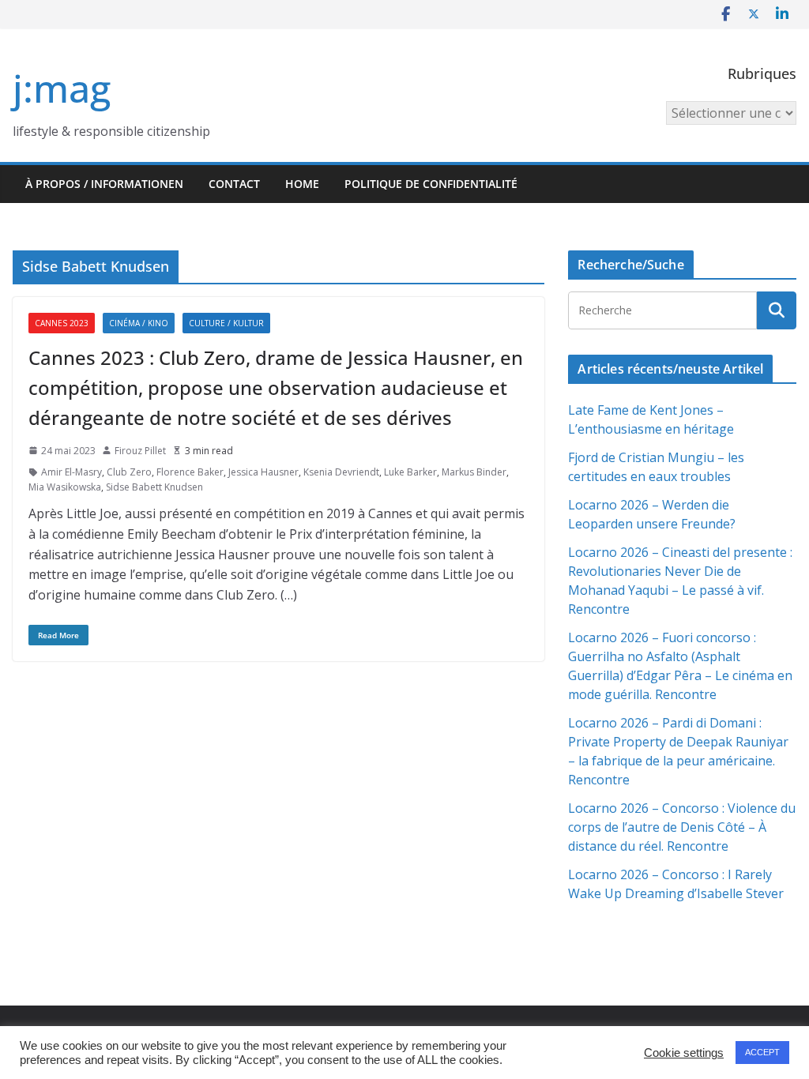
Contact (234, 183)
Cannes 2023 (61, 323)
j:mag (62, 88)
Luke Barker (410, 472)
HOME (302, 183)
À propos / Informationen (104, 183)
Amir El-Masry (71, 472)
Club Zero (129, 472)
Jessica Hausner (263, 472)
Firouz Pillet (140, 450)
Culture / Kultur (226, 323)
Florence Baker (190, 472)
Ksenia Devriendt (341, 472)
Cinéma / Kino (138, 323)
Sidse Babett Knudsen (154, 487)
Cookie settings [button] (684, 1053)
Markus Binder (474, 472)
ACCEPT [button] (762, 1052)
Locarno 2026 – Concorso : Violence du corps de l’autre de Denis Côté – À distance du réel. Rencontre (682, 827)
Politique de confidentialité (430, 183)
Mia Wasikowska (64, 487)
